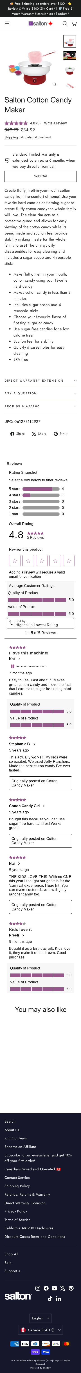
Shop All (11, 1254)
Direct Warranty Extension (34, 380)
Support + (12, 1270)
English (37, 1318)
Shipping (11, 137)
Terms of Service (17, 1219)
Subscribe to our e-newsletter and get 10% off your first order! (38, 1158)
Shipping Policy (17, 1185)
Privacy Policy (15, 1211)
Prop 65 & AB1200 (22, 406)
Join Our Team (15, 1138)
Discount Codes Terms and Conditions (34, 1236)
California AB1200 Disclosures (28, 1228)
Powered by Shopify (40, 1367)
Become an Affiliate (20, 1146)
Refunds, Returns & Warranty (27, 1194)
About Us (11, 1129)
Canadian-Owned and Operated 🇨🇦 (32, 1169)
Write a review (55, 123)
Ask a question (20, 393)
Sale (7, 1262)
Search (10, 1121)
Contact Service (17, 1177)
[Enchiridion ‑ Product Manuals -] (5, 372)
